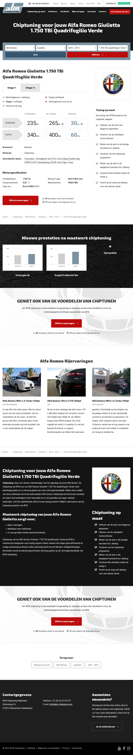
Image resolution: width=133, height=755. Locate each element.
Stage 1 (11, 87)
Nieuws (64, 3)
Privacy (65, 748)
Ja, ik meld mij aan (105, 726)
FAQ (98, 3)
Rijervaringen (78, 11)
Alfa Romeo (61, 665)
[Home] (11, 217)
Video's (73, 3)
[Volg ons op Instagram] (128, 748)
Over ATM (90, 3)
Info (35, 54)
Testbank (64, 11)
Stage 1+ (30, 87)
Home (55, 3)
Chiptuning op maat (36, 11)
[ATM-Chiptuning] (13, 8)
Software (52, 11)
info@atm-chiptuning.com (60, 704)
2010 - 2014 (93, 665)
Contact (102, 11)
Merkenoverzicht (42, 665)
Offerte (96, 54)
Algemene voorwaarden (48, 748)
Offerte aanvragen (18, 200)
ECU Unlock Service (120, 11)
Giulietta (77, 665)
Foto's (81, 3)
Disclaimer (77, 748)
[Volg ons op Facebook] (124, 748)
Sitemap (31, 748)
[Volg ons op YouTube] (119, 748)
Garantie (91, 11)
